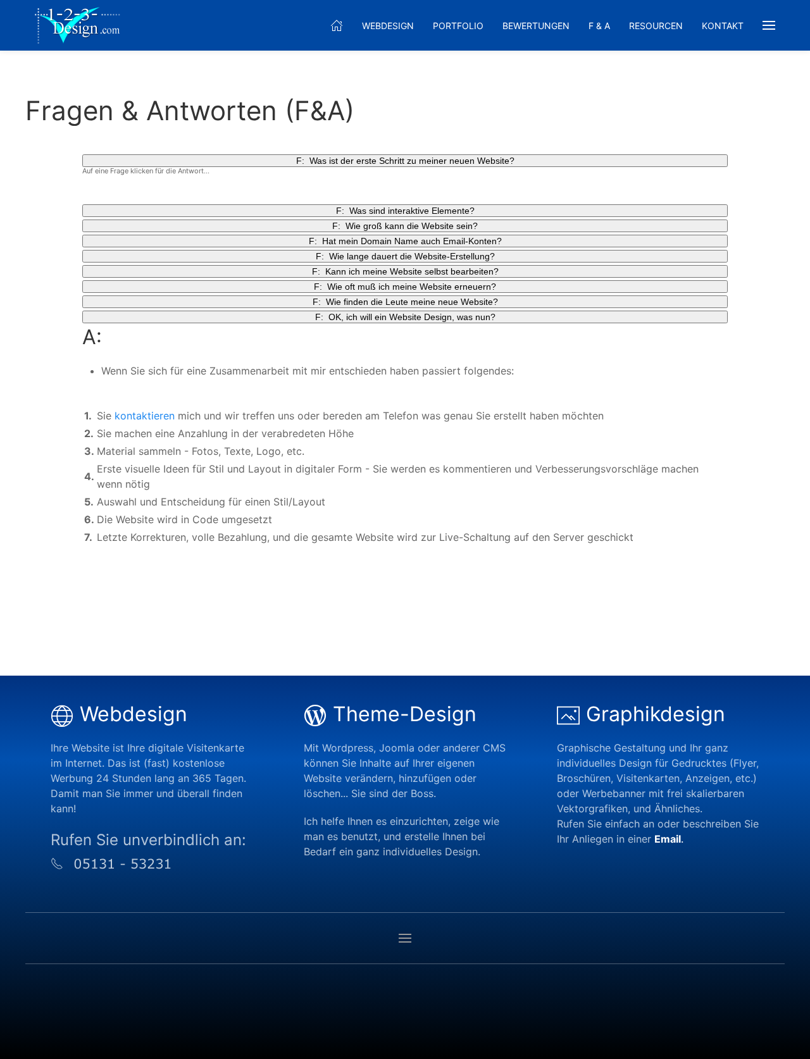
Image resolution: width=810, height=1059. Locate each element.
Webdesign (388, 25)
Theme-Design (405, 714)
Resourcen (656, 25)
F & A (599, 25)
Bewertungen (536, 25)
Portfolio (458, 25)
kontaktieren (145, 415)
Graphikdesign (655, 714)
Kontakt (723, 25)
